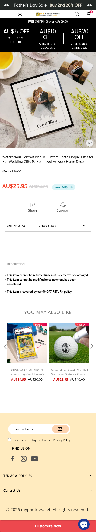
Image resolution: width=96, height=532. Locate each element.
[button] (4, 355)
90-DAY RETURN (52, 292)
